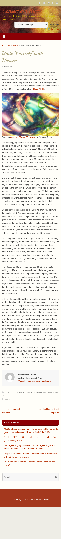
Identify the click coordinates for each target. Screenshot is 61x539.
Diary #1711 (38, 89)
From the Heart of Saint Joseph (48, 410)
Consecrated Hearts (22, 11)
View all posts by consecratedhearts (36, 381)
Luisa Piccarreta (11, 392)
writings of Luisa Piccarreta (22, 137)
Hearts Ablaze (12, 45)
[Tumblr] (53, 3)
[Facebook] (40, 3)
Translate (55, 29)
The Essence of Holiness (11, 410)
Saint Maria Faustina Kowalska (30, 392)
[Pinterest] (48, 3)
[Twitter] (44, 3)
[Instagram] (57, 3)
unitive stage (47, 392)
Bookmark (9, 399)
